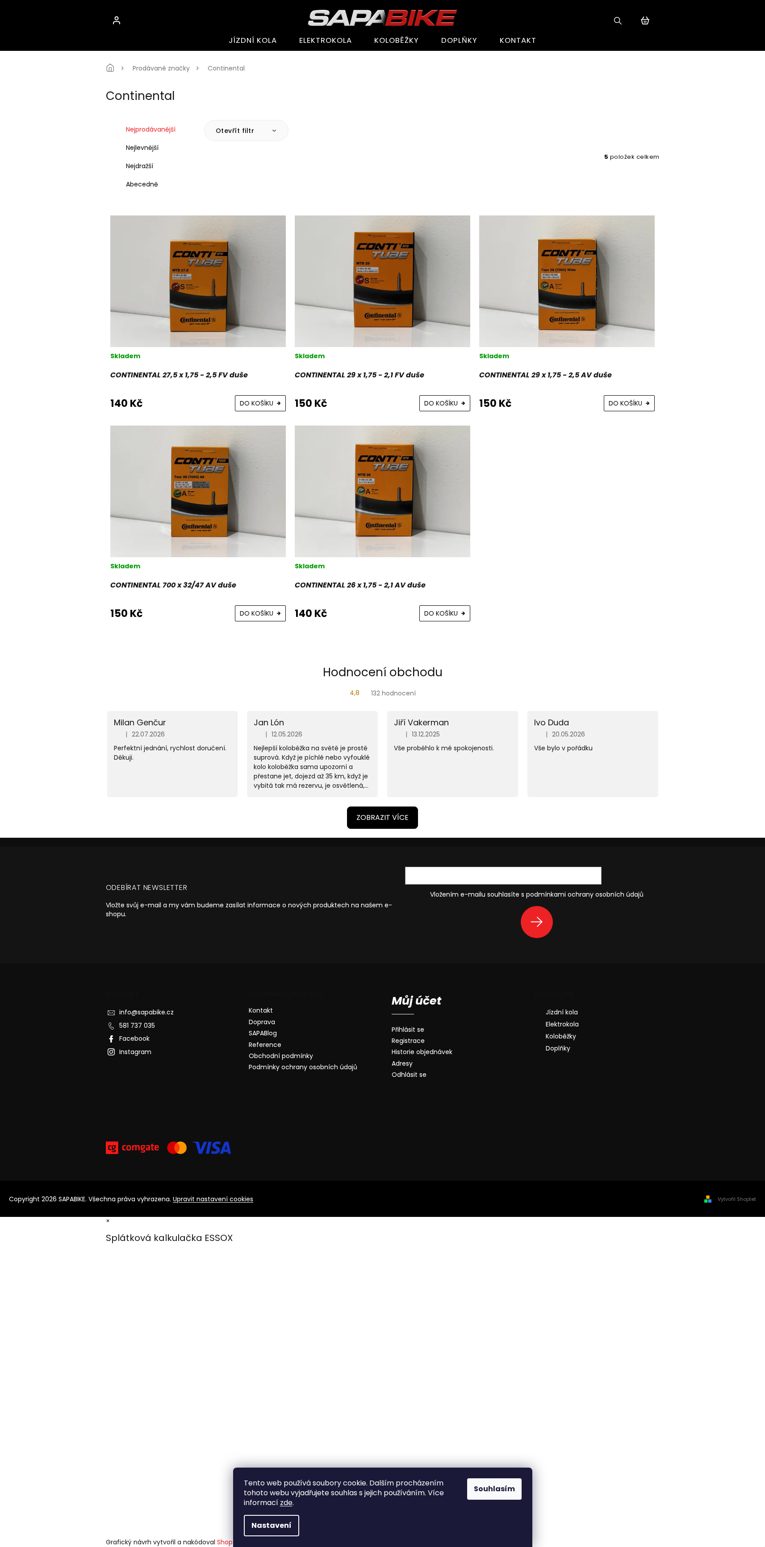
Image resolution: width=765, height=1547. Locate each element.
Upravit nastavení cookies (213, 1199)
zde (286, 1502)
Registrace (408, 1041)
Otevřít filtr (236, 130)
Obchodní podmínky (281, 1055)
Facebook (134, 1038)
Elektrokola (562, 1024)
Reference (265, 1044)
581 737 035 (137, 1025)
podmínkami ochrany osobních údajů (585, 894)
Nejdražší (139, 165)
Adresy (402, 1063)
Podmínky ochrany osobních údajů (303, 1067)
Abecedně (142, 184)
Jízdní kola (562, 1012)
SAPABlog (263, 1033)
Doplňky (558, 1048)
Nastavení (271, 1525)
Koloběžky (561, 1036)
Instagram (135, 1051)
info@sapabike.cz (146, 1012)
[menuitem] (252, 40)
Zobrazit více (382, 817)
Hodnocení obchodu (383, 672)
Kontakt (261, 1010)
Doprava (262, 1022)
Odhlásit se (409, 1075)
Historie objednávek (422, 1052)
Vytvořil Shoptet (737, 1199)
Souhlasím (494, 1489)
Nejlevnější (142, 147)
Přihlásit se (540, 922)
